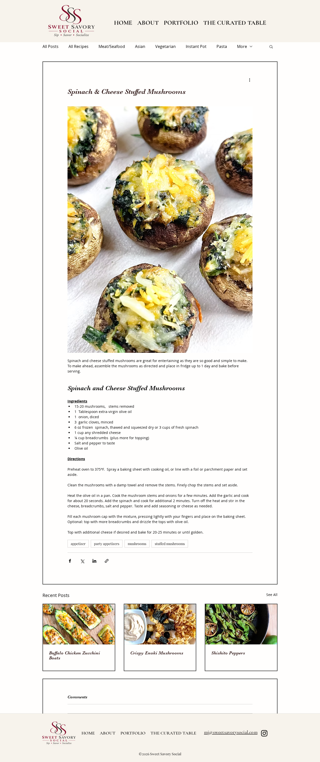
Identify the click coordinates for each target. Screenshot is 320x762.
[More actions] (249, 80)
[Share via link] (106, 561)
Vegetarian (165, 46)
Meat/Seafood (111, 46)
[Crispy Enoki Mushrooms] (160, 624)
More (242, 46)
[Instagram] (264, 733)
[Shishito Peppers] (241, 624)
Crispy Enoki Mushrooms (156, 652)
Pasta (221, 46)
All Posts (50, 46)
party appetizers (106, 543)
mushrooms (137, 543)
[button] (271, 46)
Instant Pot (196, 46)
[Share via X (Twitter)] (82, 561)
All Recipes (78, 46)
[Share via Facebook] (70, 561)
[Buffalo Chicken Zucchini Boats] (79, 624)
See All (272, 594)
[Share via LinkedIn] (94, 561)
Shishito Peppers (228, 652)
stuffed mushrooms (170, 543)
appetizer (78, 543)
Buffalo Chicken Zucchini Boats (74, 655)
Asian (140, 46)
